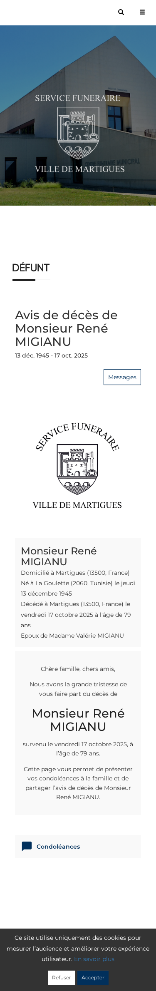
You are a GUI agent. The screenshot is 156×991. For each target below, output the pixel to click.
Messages (122, 377)
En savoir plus (94, 959)
